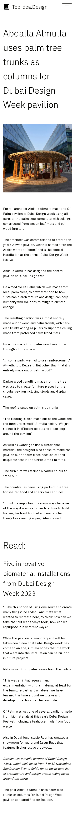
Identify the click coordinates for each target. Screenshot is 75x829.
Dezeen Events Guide (24, 769)
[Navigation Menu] (67, 6)
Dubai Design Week (41, 214)
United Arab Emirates (49, 460)
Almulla (9, 365)
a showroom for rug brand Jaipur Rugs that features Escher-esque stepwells (35, 742)
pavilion (17, 214)
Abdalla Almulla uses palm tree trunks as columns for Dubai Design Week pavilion (33, 795)
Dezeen (46, 800)
